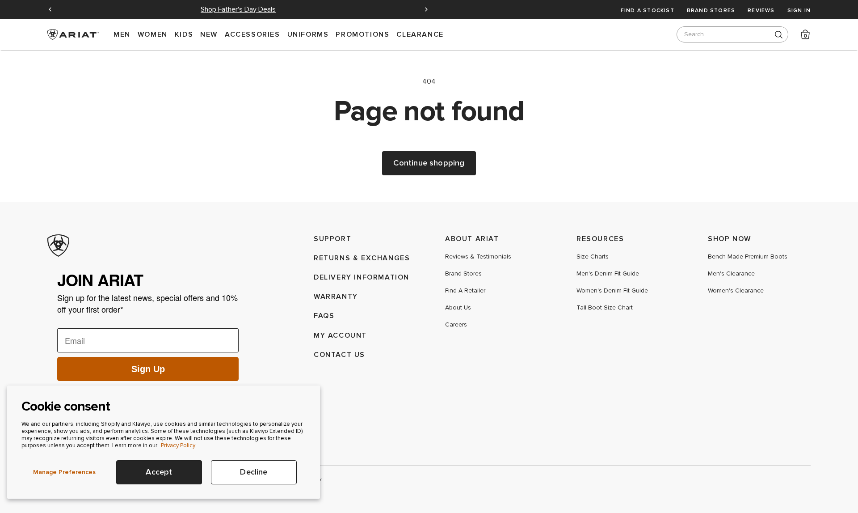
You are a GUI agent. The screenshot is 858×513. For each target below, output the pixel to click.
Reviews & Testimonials (478, 257)
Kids (184, 34)
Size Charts (592, 257)
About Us (458, 308)
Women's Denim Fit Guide (612, 291)
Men (122, 34)
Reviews (761, 10)
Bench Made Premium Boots (747, 257)
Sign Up (148, 369)
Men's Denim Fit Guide (607, 274)
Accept (159, 472)
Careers (456, 325)
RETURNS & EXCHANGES (362, 258)
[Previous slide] (50, 9)
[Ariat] (147, 245)
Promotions (362, 34)
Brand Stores (711, 10)
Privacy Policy (178, 445)
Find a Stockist (647, 10)
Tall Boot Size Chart (604, 308)
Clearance (419, 34)
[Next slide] (426, 9)
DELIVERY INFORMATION (361, 277)
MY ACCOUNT (340, 335)
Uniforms (308, 34)
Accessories (252, 34)
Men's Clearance (731, 274)
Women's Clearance (736, 291)
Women (153, 34)
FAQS (324, 315)
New (209, 34)
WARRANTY (336, 296)
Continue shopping (428, 163)
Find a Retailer (465, 291)
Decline (253, 472)
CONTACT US (339, 354)
